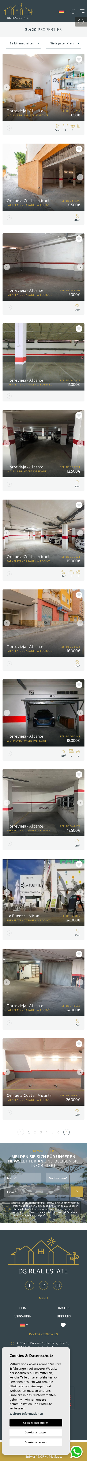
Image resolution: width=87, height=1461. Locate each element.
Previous (7, 87)
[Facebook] (29, 1285)
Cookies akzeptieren (36, 1423)
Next (80, 87)
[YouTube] (57, 1285)
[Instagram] (43, 1285)
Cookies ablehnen (36, 1442)
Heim (23, 1308)
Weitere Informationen (26, 1414)
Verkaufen (23, 1316)
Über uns (64, 1316)
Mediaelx (55, 1456)
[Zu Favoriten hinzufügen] (79, 59)
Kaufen (63, 1308)
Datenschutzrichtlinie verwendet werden (36, 1209)
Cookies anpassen (36, 1432)
